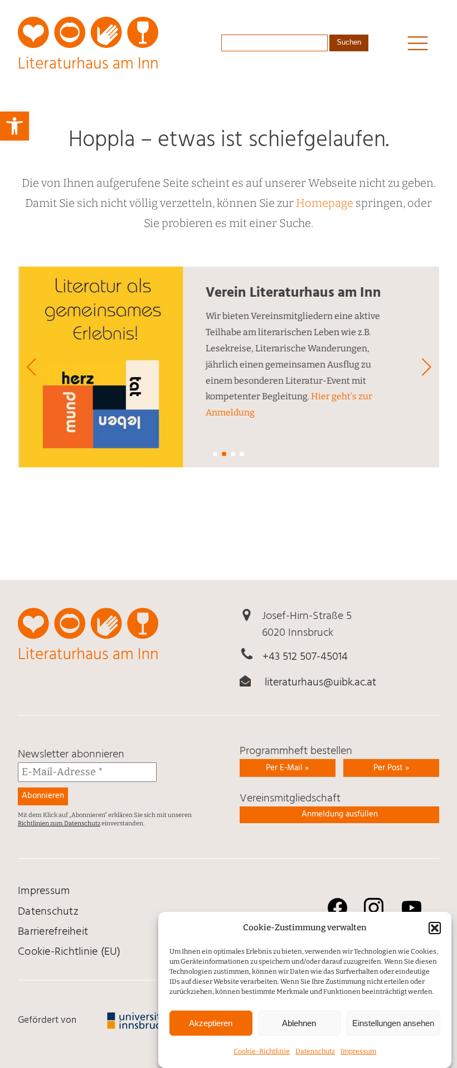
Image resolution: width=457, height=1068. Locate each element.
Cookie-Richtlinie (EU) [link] (69, 952)
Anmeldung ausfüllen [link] (340, 814)
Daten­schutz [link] (315, 1051)
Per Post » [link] (391, 768)
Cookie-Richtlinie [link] (262, 1051)
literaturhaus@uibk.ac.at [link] (320, 683)
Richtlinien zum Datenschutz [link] (59, 823)
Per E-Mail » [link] (287, 768)
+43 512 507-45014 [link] (305, 657)
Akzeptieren (210, 1023)
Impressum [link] (358, 1051)
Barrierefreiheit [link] (53, 932)
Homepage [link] (324, 203)
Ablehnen (299, 1023)
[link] (14, 126)
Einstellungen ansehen (393, 1023)
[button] (434, 928)
